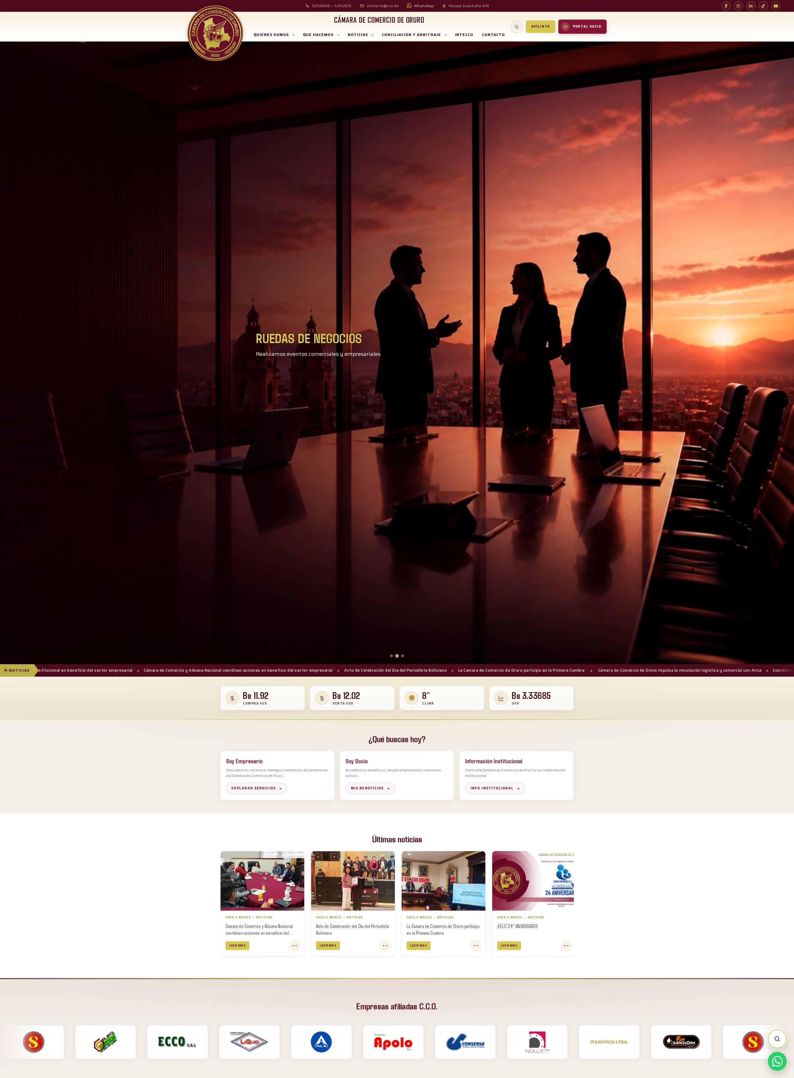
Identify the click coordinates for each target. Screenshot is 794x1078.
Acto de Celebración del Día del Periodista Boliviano (226, 670)
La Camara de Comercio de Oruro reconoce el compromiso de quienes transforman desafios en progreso (439, 933)
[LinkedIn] (751, 6)
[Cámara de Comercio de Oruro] (215, 33)
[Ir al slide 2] (397, 655)
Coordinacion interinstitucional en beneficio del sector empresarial (671, 670)
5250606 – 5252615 (332, 6)
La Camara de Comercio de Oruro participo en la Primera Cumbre (352, 670)
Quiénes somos (271, 35)
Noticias (358, 35)
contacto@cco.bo (383, 6)
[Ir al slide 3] (402, 656)
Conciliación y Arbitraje (411, 35)
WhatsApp (424, 6)
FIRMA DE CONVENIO (514, 926)
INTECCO (464, 35)
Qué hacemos (318, 35)
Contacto (493, 35)
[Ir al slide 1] (391, 655)
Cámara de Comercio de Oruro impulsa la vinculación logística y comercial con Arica (511, 670)
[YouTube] (775, 6)
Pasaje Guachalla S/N (469, 6)
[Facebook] (726, 6)
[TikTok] (763, 6)
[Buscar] (517, 26)
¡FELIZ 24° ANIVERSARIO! (336, 926)
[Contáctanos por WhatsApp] (777, 1061)
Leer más (237, 945)
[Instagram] (738, 6)
